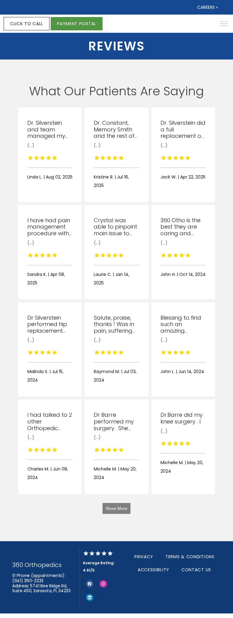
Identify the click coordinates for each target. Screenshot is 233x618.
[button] (224, 24)
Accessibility (153, 570)
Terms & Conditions (189, 557)
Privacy (143, 557)
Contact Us (196, 570)
